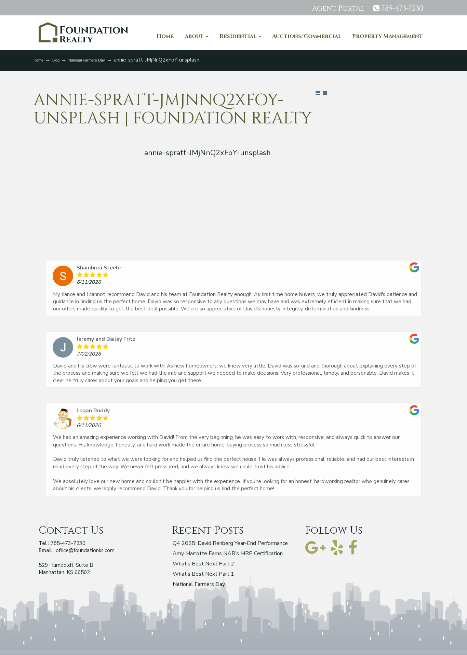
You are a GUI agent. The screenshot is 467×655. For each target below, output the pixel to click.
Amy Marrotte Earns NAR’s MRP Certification (228, 554)
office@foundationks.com (85, 550)
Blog (55, 60)
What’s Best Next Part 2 (203, 564)
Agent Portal (338, 8)
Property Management (387, 36)
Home (165, 36)
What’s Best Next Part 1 (203, 574)
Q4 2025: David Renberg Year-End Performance (230, 543)
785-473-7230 (402, 8)
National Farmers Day (86, 60)
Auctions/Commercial (306, 36)
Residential (238, 36)
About (195, 36)
